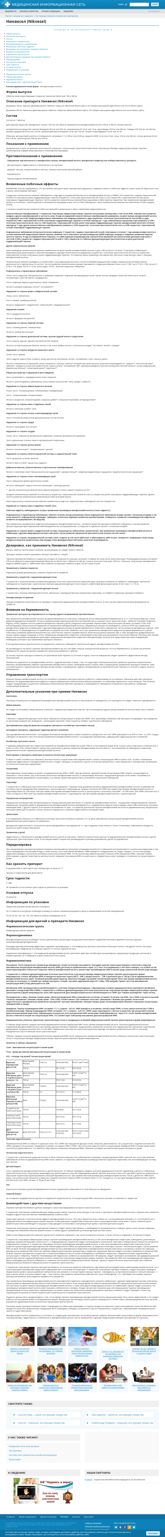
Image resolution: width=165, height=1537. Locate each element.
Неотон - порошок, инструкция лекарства (41, 1422)
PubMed (88, 1479)
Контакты (76, 1517)
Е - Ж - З (68, 29)
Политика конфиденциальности (97, 1526)
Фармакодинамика (14, 77)
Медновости (10, 11)
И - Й (74, 29)
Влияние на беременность (18, 52)
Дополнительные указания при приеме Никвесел (28, 57)
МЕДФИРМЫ (68, 11)
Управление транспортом (17, 54)
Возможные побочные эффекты (20, 46)
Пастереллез (15, 1450)
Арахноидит (15, 1459)
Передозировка (13, 59)
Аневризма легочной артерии (24, 1446)
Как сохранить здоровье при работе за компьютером (144, 1387)
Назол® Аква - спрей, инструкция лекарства (42, 1414)
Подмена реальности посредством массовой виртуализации (82, 1387)
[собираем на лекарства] (43, 1493)
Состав (9, 39)
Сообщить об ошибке (93, 1523)
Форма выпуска (13, 33)
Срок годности (12, 64)
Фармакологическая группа (18, 74)
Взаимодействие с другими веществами (24, 82)
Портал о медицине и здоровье (19, 16)
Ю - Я (109, 29)
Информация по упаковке (17, 70)
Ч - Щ (102, 29)
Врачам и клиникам (48, 1517)
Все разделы (153, 11)
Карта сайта (88, 1517)
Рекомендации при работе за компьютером (113, 1386)
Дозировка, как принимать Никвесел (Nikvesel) (27, 49)
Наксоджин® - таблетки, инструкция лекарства (118, 1414)
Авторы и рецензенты (27, 1517)
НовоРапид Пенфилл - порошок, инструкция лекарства (122, 1422)
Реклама (64, 1517)
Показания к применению (18, 41)
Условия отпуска (13, 67)
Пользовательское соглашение (97, 1529)
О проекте (11, 1517)
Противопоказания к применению (21, 44)
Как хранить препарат (16, 62)
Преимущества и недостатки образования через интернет (51, 1387)
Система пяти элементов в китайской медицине (33, 1455)
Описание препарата (15, 36)
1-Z (54, 29)
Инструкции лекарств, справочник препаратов (57, 16)
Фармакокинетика (14, 79)
